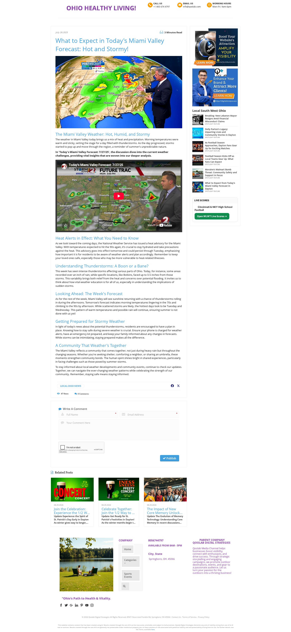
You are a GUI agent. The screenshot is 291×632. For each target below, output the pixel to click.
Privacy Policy (203, 617)
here (153, 629)
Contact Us (176, 617)
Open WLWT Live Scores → (212, 216)
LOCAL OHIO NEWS (70, 386)
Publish (171, 458)
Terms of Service (189, 617)
